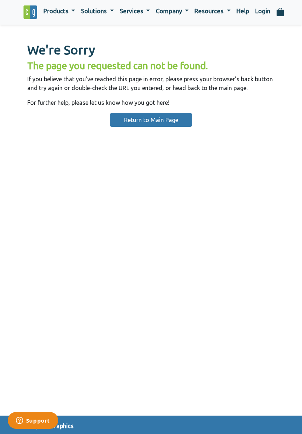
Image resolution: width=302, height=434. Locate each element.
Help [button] (242, 10)
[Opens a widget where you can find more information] (32, 421)
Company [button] (169, 10)
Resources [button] (209, 10)
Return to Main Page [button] (151, 120)
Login (262, 10)
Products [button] (56, 10)
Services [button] (132, 10)
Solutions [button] (94, 10)
